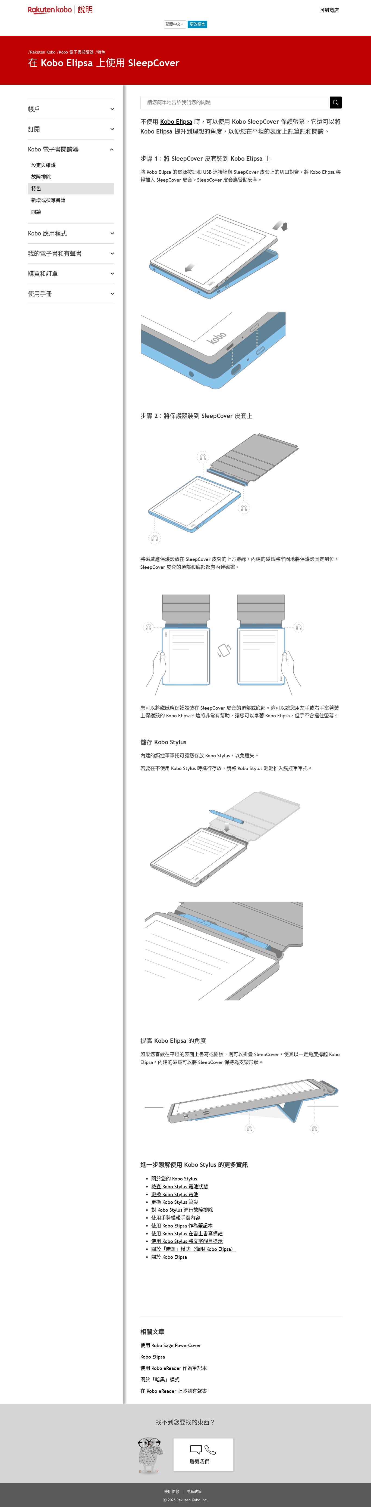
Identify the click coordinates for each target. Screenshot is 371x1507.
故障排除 (41, 177)
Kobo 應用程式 (47, 233)
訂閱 (34, 129)
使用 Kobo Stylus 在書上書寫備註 (187, 1233)
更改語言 (197, 24)
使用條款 (171, 1491)
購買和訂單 (43, 273)
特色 (101, 52)
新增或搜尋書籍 (48, 200)
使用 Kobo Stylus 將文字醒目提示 (187, 1241)
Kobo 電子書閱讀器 (76, 52)
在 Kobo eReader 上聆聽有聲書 (173, 1391)
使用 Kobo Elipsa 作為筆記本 (182, 1226)
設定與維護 (43, 165)
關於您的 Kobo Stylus (174, 1179)
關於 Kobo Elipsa (169, 1257)
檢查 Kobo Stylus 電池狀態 (179, 1186)
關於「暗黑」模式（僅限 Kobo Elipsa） (193, 1249)
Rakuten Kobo (42, 52)
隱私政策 (195, 1491)
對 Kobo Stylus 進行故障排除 (182, 1210)
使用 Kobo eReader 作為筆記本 (173, 1368)
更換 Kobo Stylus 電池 (174, 1194)
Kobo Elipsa (176, 121)
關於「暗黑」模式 (160, 1379)
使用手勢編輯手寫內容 (175, 1218)
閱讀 (36, 212)
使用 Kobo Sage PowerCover (170, 1345)
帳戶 (34, 109)
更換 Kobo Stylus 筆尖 (174, 1202)
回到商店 (328, 10)
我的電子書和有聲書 (55, 253)
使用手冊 (40, 293)
